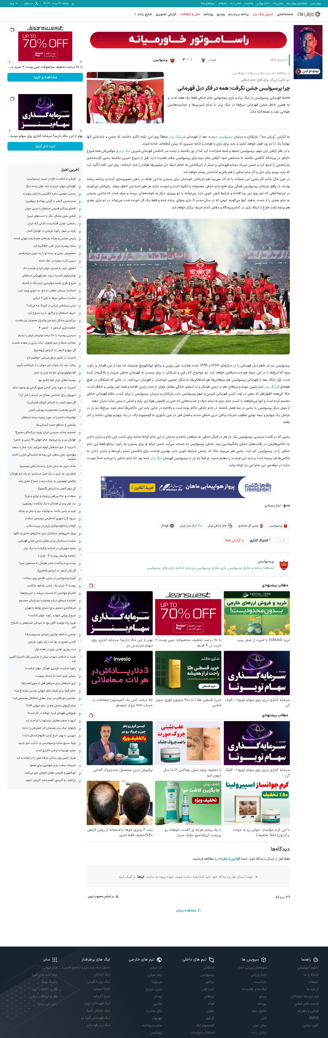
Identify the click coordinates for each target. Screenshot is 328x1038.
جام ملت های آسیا (45, 974)
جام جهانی (50, 967)
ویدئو (262, 996)
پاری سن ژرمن (47, 1003)
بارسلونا (157, 982)
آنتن (263, 1018)
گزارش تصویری (166, 14)
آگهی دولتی (311, 1025)
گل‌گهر (210, 1018)
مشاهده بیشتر (186, 910)
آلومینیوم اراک (205, 1025)
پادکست (248, 4)
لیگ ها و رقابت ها (254, 989)
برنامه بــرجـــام (238, 14)
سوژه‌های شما (208, 4)
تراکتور (209, 982)
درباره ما (313, 989)
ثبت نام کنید (45, 77)
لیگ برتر (175, 136)
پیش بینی (315, 4)
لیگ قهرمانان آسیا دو (95, 1017)
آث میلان (156, 967)
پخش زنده (278, 4)
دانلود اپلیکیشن (308, 967)
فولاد (210, 1003)
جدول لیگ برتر (263, 14)
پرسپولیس (226, 136)
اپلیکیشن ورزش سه (297, 4)
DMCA (314, 1018)
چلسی (158, 1003)
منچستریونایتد (152, 1025)
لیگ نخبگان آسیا (98, 1010)
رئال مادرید (154, 1010)
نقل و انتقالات (190, 14)
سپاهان (209, 996)
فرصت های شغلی (306, 1003)
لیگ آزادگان (102, 974)
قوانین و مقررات (229, 858)
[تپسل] (103, 478)
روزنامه (208, 14)
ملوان (210, 1010)
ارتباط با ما (311, 974)
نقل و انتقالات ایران (44, 996)
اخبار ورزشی (263, 4)
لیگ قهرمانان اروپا (97, 1003)
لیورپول (157, 1018)
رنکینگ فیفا (50, 982)
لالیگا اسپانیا (102, 989)
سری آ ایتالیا (102, 996)
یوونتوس (156, 1032)
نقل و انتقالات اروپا (45, 989)
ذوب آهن (208, 989)
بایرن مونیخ (153, 989)
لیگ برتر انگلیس (98, 981)
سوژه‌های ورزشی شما (252, 967)
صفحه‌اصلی (285, 14)
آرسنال (157, 996)
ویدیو (221, 14)
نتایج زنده (145, 14)
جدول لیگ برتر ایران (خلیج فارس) (86, 967)
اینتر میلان (155, 974)
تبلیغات (222, 4)
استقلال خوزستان (202, 1032)
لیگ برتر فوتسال (98, 1025)
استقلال (209, 967)
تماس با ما (235, 4)
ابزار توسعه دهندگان (305, 996)
